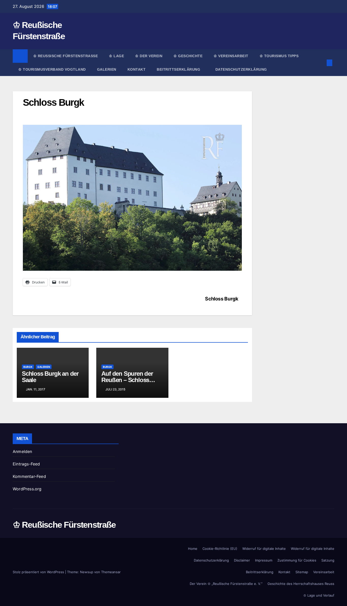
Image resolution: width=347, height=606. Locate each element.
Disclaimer (242, 560)
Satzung (327, 560)
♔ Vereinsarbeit (231, 56)
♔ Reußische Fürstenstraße (65, 56)
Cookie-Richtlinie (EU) (219, 549)
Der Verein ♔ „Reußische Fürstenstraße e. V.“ (226, 584)
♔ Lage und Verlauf (318, 595)
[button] (321, 62)
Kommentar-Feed (29, 476)
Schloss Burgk (221, 299)
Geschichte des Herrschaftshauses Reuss (300, 584)
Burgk (28, 366)
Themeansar (111, 572)
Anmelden (22, 451)
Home (192, 549)
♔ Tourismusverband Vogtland (52, 69)
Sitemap (301, 572)
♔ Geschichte (188, 56)
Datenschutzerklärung (241, 69)
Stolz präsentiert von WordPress (39, 572)
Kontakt (137, 69)
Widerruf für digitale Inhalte (264, 549)
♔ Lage (116, 56)
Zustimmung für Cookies (296, 560)
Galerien (106, 69)
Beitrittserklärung (179, 69)
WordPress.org (27, 488)
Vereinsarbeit (323, 572)
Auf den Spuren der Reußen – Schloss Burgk (127, 380)
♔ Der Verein (148, 56)
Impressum (263, 560)
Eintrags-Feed (26, 463)
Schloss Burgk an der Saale (50, 376)
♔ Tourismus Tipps (279, 56)
